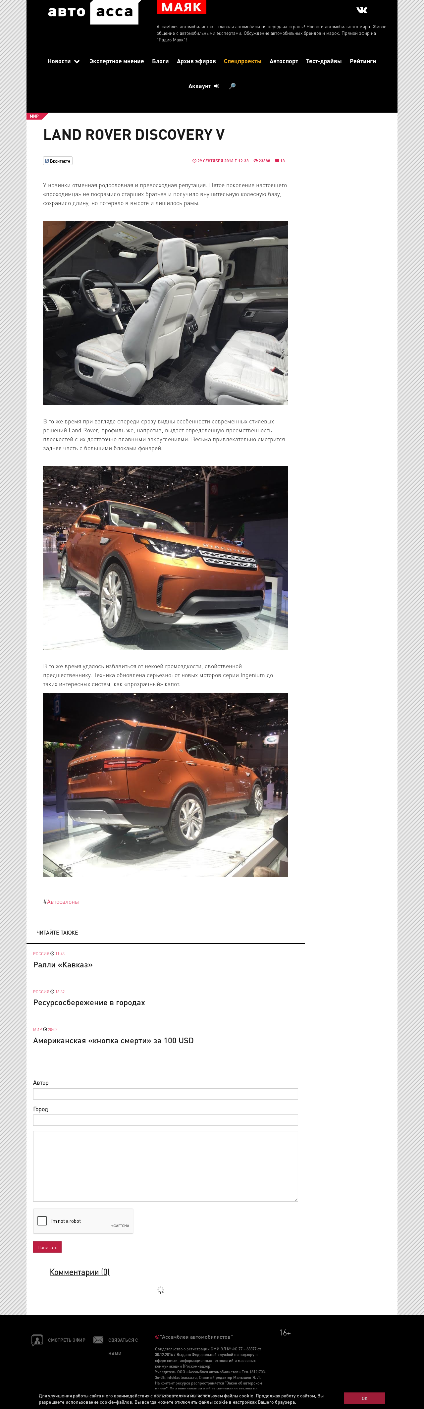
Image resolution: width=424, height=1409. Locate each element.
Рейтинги (363, 61)
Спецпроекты (243, 61)
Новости (60, 61)
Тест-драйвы (324, 61)
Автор (41, 1082)
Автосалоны (63, 901)
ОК (365, 1398)
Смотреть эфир (66, 1340)
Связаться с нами (123, 1346)
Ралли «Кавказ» (63, 964)
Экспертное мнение (116, 61)
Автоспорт (284, 61)
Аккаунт (200, 85)
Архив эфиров (196, 61)
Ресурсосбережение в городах (89, 1002)
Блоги (160, 61)
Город (40, 1108)
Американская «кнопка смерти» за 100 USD (113, 1040)
